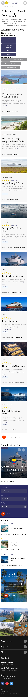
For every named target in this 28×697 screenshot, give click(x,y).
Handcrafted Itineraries (10, 67)
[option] (14, 462)
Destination (4, 487)
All (9, 38)
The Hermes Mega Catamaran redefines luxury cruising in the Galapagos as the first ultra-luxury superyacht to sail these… (13, 371)
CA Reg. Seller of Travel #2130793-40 (11, 694)
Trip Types (7, 7)
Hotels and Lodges (19, 60)
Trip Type (4, 495)
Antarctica (8, 42)
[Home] (6, 2)
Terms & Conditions (6, 689)
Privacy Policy (4, 691)
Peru (8, 54)
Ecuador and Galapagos (8, 46)
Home (2, 7)
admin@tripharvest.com (9, 668)
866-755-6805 (7, 662)
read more (4, 105)
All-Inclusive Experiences (11, 64)
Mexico (4, 539)
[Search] (3, 514)
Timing (3, 503)
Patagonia (8, 51)
